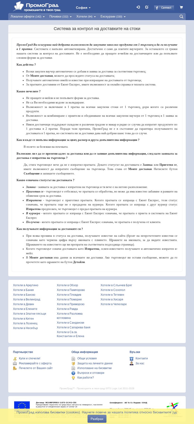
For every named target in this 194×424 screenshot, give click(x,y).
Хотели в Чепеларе (114, 304)
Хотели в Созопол (113, 290)
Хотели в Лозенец (25, 323)
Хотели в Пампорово (71, 290)
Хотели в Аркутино (25, 285)
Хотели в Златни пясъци (29, 313)
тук (174, 412)
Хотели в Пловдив (69, 294)
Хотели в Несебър (25, 328)
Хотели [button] (84, 16)
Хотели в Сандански (70, 322)
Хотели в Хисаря (112, 299)
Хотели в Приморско (70, 304)
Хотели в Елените (25, 309)
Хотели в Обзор (67, 285)
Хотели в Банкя (23, 290)
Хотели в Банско (24, 294)
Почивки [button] (58, 16)
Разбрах (97, 419)
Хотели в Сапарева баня (73, 327)
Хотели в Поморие (69, 299)
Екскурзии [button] (111, 16)
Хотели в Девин (23, 304)
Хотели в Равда (67, 309)
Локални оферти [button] (26, 16)
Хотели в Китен (23, 318)
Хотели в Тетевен (112, 294)
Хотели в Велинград (26, 299)
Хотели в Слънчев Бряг (116, 285)
